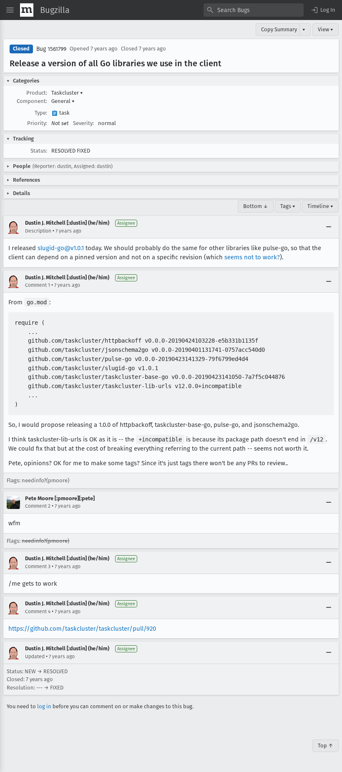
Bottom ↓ (255, 206)
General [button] (63, 101)
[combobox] (254, 10)
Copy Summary (279, 29)
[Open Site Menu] (10, 10)
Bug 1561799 (51, 49)
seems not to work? (252, 257)
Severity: (83, 123)
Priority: (37, 123)
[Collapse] (328, 227)
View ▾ (325, 29)
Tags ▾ (287, 206)
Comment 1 (37, 285)
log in (44, 706)
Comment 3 (37, 566)
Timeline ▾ (320, 206)
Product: (36, 93)
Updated (35, 656)
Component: (32, 101)
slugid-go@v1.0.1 (61, 248)
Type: (41, 113)
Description (38, 231)
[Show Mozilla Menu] (26, 10)
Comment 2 (37, 506)
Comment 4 (37, 611)
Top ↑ (325, 745)
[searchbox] (254, 10)
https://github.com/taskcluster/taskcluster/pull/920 (82, 628)
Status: (38, 151)
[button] (323, 10)
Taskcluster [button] (67, 93)
